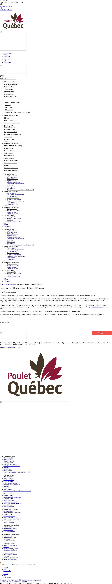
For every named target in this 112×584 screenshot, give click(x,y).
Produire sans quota (12, 204)
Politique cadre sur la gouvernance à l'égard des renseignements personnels (20, 580)
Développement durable (13, 182)
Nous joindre (7, 56)
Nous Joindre (7, 226)
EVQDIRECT (8, 53)
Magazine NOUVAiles (13, 210)
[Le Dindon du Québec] (1, 8)
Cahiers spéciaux (11, 212)
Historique (10, 220)
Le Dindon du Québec (6, 10)
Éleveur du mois (11, 193)
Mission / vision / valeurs (14, 218)
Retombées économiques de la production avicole (20, 190)
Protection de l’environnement (15, 183)
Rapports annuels (12, 209)
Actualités (6, 205)
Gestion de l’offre (12, 196)
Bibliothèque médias (12, 213)
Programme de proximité (14, 199)
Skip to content (4, 0)
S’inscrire (101, 333)
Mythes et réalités (12, 175)
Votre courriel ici (4, 322)
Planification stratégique (13, 221)
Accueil (2, 284)
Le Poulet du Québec (6, 6)
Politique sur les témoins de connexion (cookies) (13, 581)
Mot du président (11, 217)
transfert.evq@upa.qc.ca (97, 314)
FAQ (5, 54)
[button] (58, 82)
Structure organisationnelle (11, 548)
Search (2, 75)
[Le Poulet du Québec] (1, 4)
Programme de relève (13, 198)
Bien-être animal (11, 180)
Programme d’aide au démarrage (16, 201)
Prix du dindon (11, 188)
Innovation (10, 185)
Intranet (6, 224)
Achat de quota (11, 202)
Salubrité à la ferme (12, 179)
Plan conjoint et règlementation (15, 194)
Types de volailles (12, 177)
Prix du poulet (11, 187)
